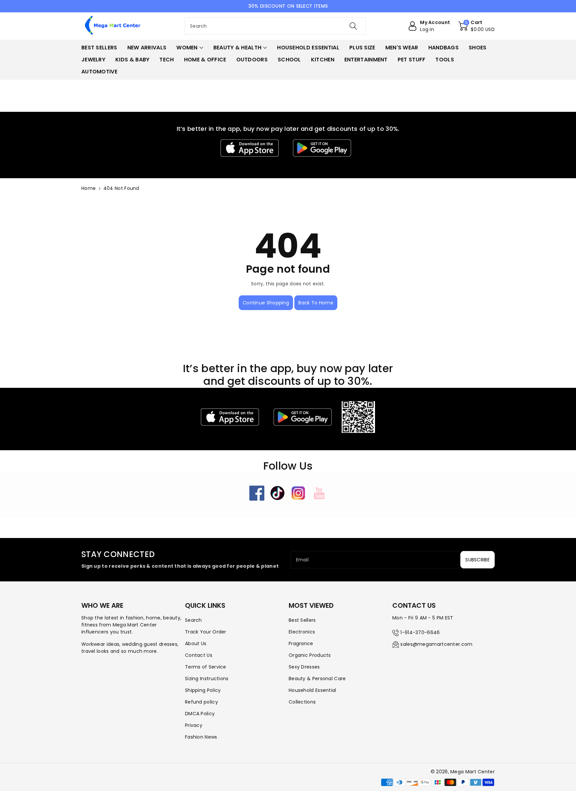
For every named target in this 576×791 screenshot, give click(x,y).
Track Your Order (205, 631)
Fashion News (201, 737)
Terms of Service (205, 667)
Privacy (193, 725)
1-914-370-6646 (420, 632)
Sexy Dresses (304, 667)
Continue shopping (266, 302)
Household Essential (312, 690)
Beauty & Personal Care (317, 678)
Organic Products (310, 655)
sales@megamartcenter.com (436, 644)
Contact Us (198, 655)
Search (193, 620)
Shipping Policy (203, 690)
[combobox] (275, 26)
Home (88, 188)
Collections (302, 702)
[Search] (353, 26)
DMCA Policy (200, 713)
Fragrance (301, 643)
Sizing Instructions (207, 678)
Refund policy (201, 702)
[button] (476, 26)
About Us (195, 643)
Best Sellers (302, 620)
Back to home (315, 302)
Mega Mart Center (472, 771)
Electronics (302, 631)
